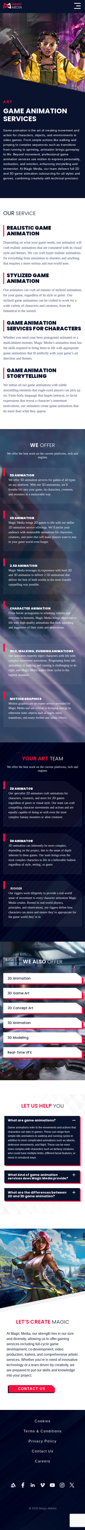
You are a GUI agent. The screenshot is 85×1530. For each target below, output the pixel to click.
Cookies (43, 1421)
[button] (42, 1120)
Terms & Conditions (43, 1431)
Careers (42, 1461)
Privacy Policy (43, 1441)
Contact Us (42, 1451)
